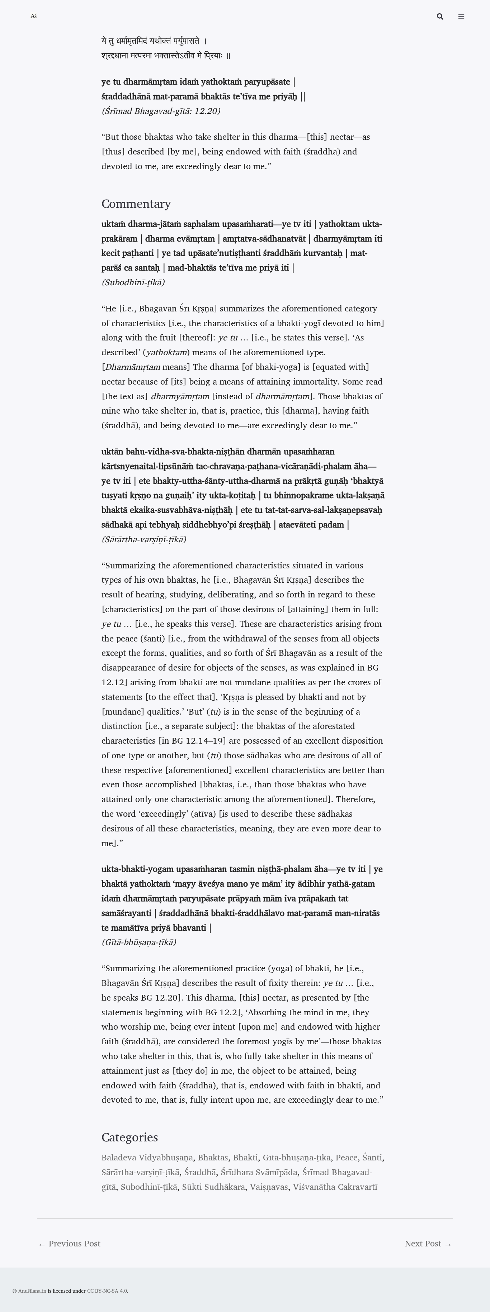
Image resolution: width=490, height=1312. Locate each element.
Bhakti (245, 1157)
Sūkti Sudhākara (213, 1186)
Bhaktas (213, 1157)
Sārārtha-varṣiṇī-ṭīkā (140, 1172)
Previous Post (69, 1243)
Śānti (372, 1157)
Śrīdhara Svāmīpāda (259, 1172)
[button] (440, 17)
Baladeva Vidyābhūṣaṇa (147, 1157)
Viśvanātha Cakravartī (335, 1186)
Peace (347, 1157)
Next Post (428, 1243)
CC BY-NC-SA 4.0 (107, 1291)
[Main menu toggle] (461, 16)
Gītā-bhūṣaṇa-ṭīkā (297, 1157)
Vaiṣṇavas (269, 1186)
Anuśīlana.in (32, 1291)
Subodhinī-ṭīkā (149, 1186)
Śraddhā (200, 1172)
